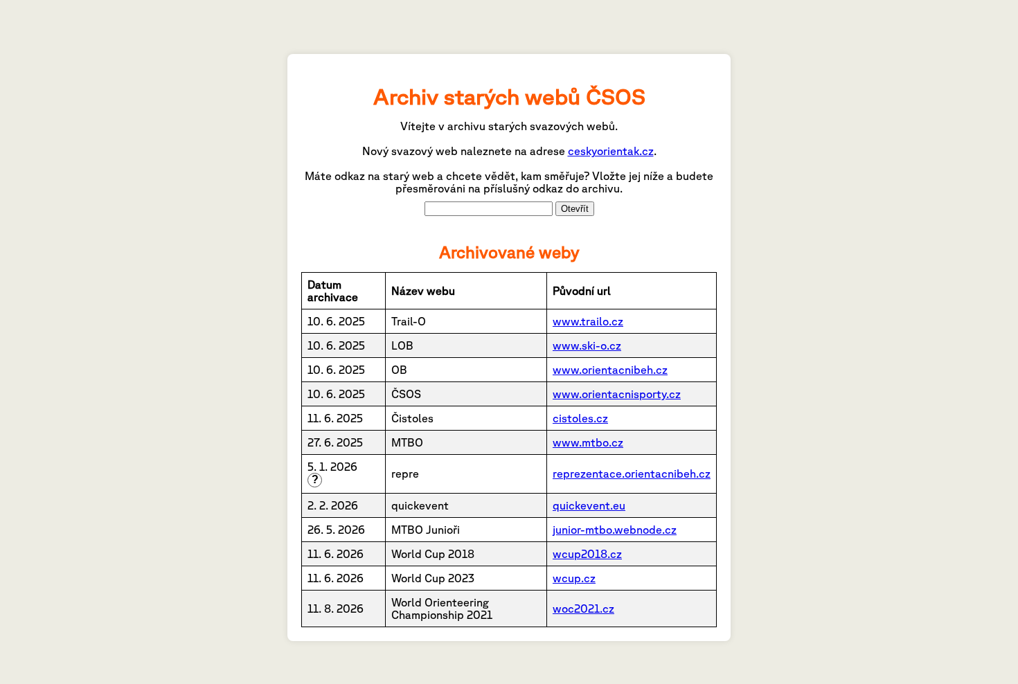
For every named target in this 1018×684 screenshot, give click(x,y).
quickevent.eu (589, 505)
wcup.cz (574, 578)
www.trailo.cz (588, 321)
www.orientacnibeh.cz (610, 369)
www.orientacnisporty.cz (617, 394)
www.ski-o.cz (587, 345)
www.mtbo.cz (588, 442)
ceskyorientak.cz (611, 151)
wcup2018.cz (587, 554)
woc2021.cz (583, 608)
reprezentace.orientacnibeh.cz (632, 473)
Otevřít (575, 209)
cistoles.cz (580, 418)
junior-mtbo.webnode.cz (615, 529)
